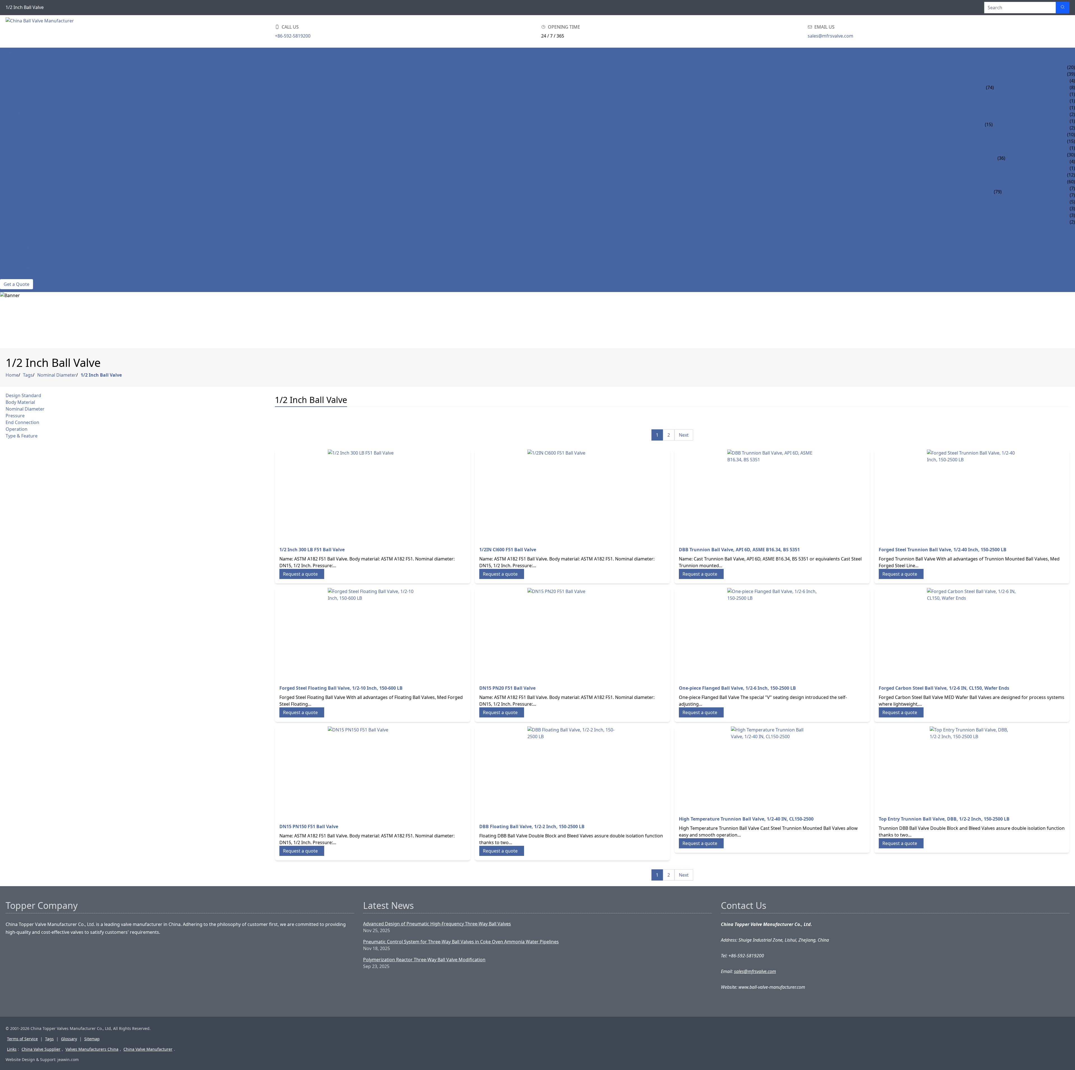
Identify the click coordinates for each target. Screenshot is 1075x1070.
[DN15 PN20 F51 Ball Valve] (572, 633)
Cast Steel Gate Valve (1018, 114)
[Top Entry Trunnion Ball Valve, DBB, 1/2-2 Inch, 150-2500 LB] (972, 767)
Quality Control (20, 262)
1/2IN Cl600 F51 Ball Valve (507, 549)
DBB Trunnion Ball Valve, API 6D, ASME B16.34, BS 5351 (739, 549)
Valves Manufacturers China (92, 1049)
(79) (998, 192)
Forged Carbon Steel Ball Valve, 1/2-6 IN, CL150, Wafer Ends (944, 688)
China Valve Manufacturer (147, 1049)
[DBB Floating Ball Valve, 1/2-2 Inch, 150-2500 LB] (572, 771)
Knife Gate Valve (1012, 134)
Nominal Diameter (56, 375)
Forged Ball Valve (1023, 182)
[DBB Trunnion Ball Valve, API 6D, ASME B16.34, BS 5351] (772, 494)
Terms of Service (22, 1038)
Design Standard (23, 395)
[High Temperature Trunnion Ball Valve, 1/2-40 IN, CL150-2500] (772, 767)
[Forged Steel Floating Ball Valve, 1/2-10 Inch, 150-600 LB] (372, 633)
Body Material (20, 402)
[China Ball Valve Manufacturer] (41, 31)
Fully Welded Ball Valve (1022, 81)
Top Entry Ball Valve (1018, 87)
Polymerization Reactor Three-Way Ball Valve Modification (424, 959)
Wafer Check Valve (1027, 161)
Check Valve (14, 148)
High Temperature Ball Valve (1028, 94)
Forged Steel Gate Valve (1030, 188)
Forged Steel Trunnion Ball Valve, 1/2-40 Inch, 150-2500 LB (942, 549)
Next (684, 435)
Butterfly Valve (19, 175)
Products (12, 60)
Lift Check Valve (1024, 148)
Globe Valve (14, 141)
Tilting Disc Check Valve (1034, 168)
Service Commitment (25, 269)
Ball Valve (12, 67)
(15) (989, 124)
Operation (16, 429)
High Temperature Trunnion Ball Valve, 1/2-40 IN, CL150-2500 (746, 819)
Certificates (14, 242)
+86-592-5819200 (292, 36)
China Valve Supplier (41, 1049)
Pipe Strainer (15, 215)
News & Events (17, 229)
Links (12, 1049)
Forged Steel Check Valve (1032, 202)
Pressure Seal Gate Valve (1022, 121)
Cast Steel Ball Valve (1018, 74)
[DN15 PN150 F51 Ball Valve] (372, 771)
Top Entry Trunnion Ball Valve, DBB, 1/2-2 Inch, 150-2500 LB (944, 819)
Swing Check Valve (1027, 155)
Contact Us (13, 276)
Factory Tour (16, 249)
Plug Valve (13, 208)
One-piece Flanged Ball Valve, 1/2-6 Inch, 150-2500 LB (737, 688)
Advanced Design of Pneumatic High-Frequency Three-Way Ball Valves (437, 924)
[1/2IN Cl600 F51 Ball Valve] (572, 494)
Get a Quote (16, 284)
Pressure (15, 416)
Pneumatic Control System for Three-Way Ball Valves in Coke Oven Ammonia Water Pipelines (461, 942)
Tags (28, 375)
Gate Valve (12, 114)
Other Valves (15, 222)
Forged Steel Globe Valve (1032, 195)
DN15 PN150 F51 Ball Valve (308, 826)
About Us (11, 235)
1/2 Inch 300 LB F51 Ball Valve (312, 549)
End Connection (22, 422)
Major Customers (21, 256)
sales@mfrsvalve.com (830, 36)
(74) (990, 87)
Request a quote (300, 574)
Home (7, 54)
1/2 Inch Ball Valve (101, 375)
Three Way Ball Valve (1018, 108)
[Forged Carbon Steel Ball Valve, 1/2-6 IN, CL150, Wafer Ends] (972, 633)
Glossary (69, 1038)
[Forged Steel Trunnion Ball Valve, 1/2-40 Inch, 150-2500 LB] (972, 494)
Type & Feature (22, 436)
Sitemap (92, 1038)
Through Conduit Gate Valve (1028, 128)
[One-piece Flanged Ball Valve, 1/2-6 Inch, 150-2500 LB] (772, 633)
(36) (1001, 158)
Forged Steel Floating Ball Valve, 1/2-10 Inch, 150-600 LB (341, 688)
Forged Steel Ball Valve (1022, 67)
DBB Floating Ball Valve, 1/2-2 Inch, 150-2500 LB (532, 826)
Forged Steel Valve (22, 182)
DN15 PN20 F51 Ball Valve (507, 688)
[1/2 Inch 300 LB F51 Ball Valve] (372, 494)
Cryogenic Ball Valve (1019, 101)
